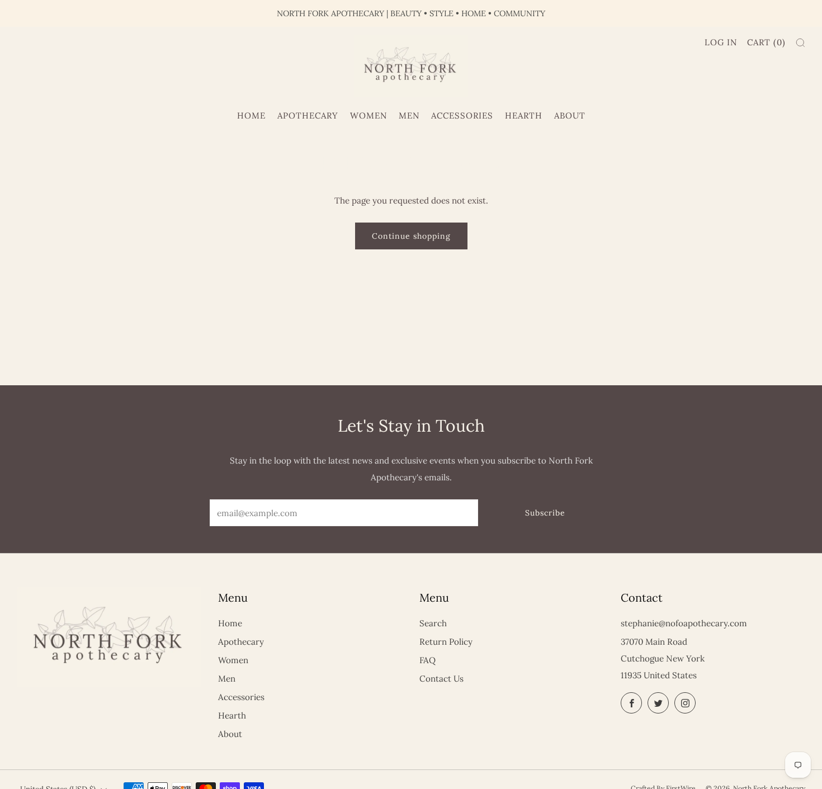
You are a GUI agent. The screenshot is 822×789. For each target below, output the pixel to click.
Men (409, 115)
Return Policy (446, 641)
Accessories (462, 115)
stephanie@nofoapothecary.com (684, 623)
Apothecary (307, 115)
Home (251, 115)
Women (368, 115)
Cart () (766, 42)
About (569, 115)
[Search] (800, 43)
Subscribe (545, 513)
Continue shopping (411, 236)
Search (433, 623)
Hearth (523, 115)
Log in (721, 42)
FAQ (427, 660)
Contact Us (441, 678)
